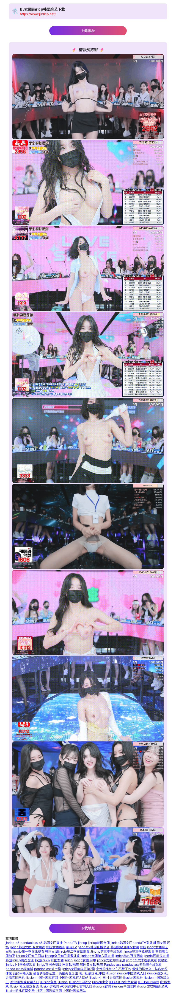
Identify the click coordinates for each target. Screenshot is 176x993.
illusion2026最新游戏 (152, 986)
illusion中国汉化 (80, 982)
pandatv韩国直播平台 (94, 947)
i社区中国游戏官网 (49, 991)
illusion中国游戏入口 (131, 973)
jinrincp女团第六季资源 (97, 956)
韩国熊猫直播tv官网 (124, 947)
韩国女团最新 (55, 947)
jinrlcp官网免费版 (48, 964)
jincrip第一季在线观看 (28, 951)
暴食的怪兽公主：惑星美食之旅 (55, 973)
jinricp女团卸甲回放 (30, 956)
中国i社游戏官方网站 (73, 977)
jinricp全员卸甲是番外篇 (62, 956)
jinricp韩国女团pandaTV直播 (131, 943)
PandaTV (70, 943)
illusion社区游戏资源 (24, 986)
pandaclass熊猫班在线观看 (142, 964)
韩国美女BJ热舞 (91, 964)
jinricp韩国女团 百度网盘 (27, 947)
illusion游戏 (155, 973)
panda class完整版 (19, 969)
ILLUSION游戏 (148, 982)
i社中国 (100, 973)
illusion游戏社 (133, 977)
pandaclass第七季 (47, 969)
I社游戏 (89, 973)
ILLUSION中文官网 (123, 982)
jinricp (82, 943)
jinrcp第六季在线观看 (141, 960)
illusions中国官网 (124, 986)
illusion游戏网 (49, 986)
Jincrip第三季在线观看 (106, 951)
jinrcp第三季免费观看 (139, 951)
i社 (81, 973)
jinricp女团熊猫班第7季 (78, 969)
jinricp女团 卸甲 (85, 960)
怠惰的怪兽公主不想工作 (113, 969)
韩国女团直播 (53, 943)
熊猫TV (71, 947)
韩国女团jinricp (62, 960)
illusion (111, 973)
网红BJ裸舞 (70, 964)
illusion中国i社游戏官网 (105, 977)
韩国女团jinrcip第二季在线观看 (67, 951)
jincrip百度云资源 (156, 956)
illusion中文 (100, 982)
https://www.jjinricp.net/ (38, 14)
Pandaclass (112, 964)
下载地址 (88, 31)
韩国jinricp (42, 960)
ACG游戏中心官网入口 (76, 986)
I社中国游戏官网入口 (24, 982)
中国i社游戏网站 (74, 991)
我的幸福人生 (22, 973)
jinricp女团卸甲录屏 (111, 960)
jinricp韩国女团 (99, 943)
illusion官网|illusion (54, 982)
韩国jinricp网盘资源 (20, 960)
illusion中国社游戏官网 (42, 977)
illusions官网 (102, 986)
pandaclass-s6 (31, 943)
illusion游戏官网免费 (20, 991)
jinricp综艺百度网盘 (129, 956)
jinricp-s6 (12, 943)
